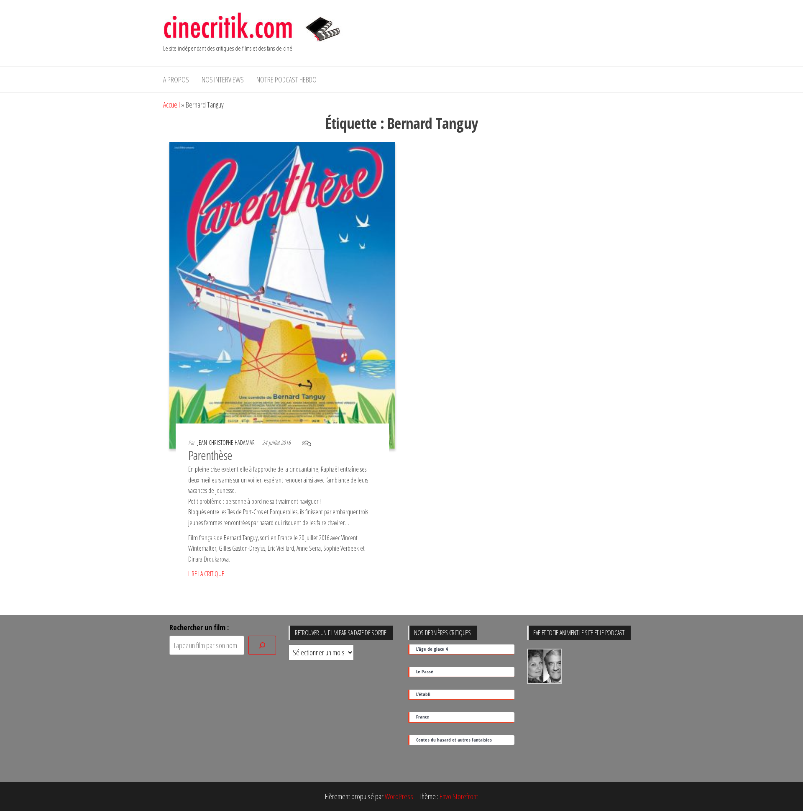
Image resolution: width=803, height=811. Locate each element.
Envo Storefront (459, 796)
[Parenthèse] (282, 294)
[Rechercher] (262, 645)
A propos (176, 79)
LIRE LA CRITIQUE (206, 573)
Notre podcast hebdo (286, 79)
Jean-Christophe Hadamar (226, 443)
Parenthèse (210, 455)
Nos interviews (223, 79)
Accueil (171, 105)
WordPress (399, 796)
